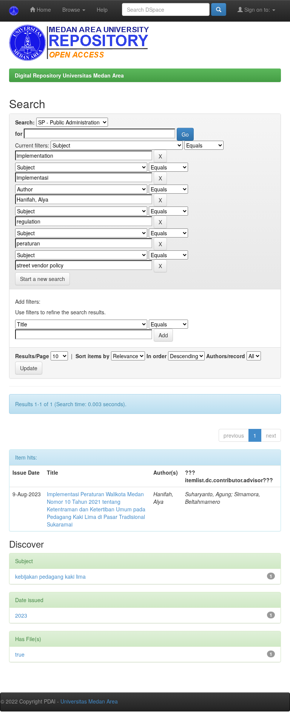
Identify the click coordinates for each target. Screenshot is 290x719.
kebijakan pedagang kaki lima (50, 576)
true (20, 654)
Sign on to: (257, 9)
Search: (25, 122)
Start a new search (42, 279)
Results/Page (32, 356)
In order (157, 356)
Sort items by (93, 356)
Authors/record (225, 356)
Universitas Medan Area (89, 701)
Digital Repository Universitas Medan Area (69, 75)
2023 (21, 615)
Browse (72, 9)
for (18, 133)
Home (43, 9)
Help (102, 9)
